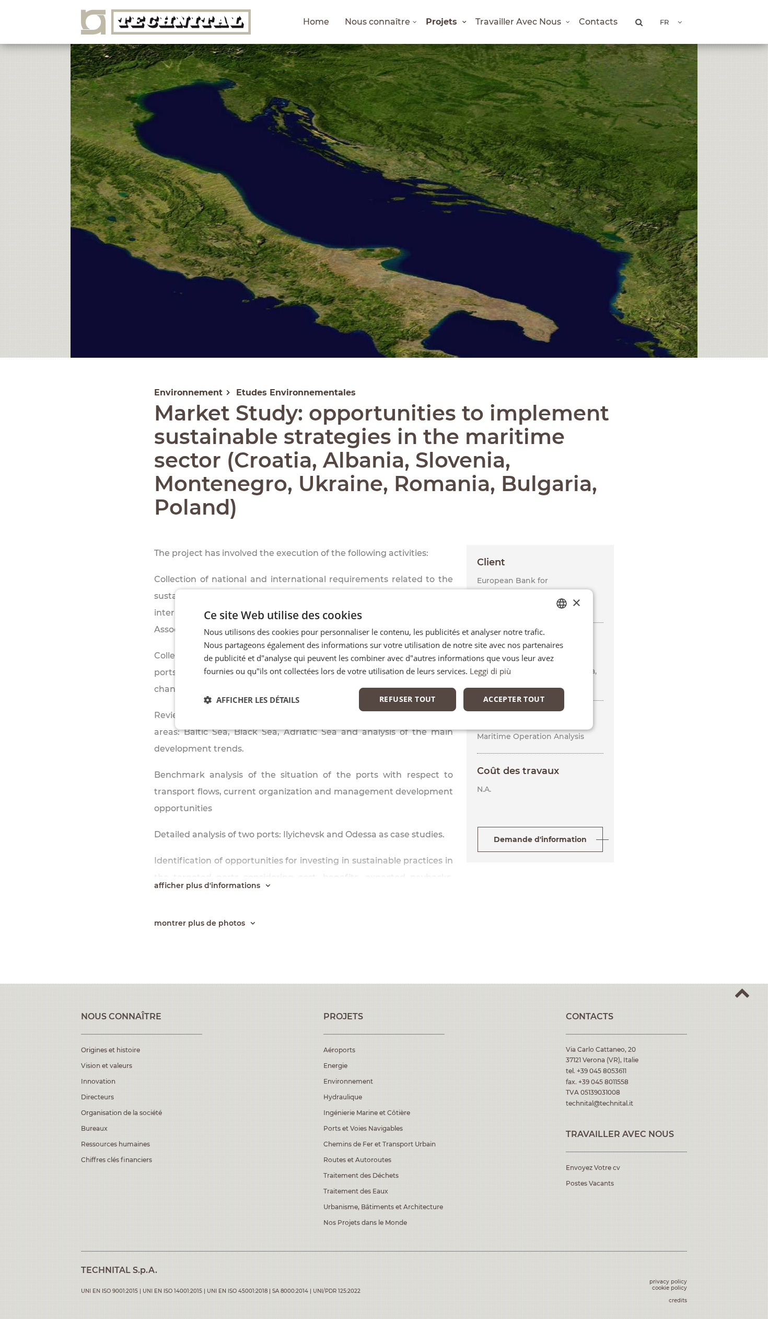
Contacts (598, 22)
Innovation (98, 1081)
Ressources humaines (115, 1144)
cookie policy (669, 1287)
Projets (443, 22)
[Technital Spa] (166, 22)
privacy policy (668, 1281)
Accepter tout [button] (513, 699)
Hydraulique (342, 1097)
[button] (251, 700)
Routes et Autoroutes (357, 1160)
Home (316, 22)
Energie (335, 1066)
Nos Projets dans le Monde (365, 1222)
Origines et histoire (110, 1050)
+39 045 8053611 (601, 1071)
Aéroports (339, 1050)
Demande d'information (540, 839)
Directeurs (97, 1097)
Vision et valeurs (106, 1066)
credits (678, 1300)
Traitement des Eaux (355, 1191)
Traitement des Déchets (361, 1175)
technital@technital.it (599, 1103)
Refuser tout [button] (407, 699)
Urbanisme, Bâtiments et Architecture (383, 1207)
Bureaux (94, 1128)
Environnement (348, 1081)
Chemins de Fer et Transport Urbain (379, 1144)
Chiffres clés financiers (116, 1160)
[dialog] (384, 659)
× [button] (576, 603)
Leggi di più (490, 671)
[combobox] (561, 603)
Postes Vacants (590, 1183)
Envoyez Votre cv (593, 1168)
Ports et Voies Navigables (363, 1128)
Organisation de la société (121, 1113)
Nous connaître (377, 22)
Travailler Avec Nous (519, 22)
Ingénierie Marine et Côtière (366, 1113)
